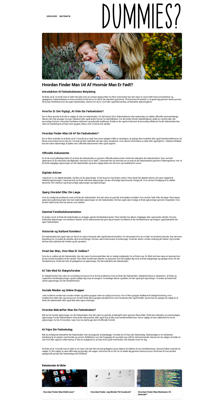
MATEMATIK (65, 16)
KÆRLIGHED (52, 16)
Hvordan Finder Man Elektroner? (58, 392)
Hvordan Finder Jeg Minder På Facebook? (111, 392)
